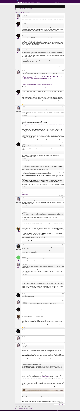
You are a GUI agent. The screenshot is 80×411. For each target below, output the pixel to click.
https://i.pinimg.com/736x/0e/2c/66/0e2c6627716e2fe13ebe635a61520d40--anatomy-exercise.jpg (36, 78)
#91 (63, 244)
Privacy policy (57, 410)
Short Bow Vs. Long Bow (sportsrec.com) (50, 380)
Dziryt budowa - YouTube (45, 376)
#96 (63, 307)
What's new (24, 2)
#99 (63, 336)
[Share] (62, 14)
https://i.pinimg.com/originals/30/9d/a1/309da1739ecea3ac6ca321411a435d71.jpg (34, 87)
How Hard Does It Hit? (25, 194)
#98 (63, 329)
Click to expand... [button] (43, 369)
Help (60, 410)
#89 (63, 197)
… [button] (25, 12)
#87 (63, 106)
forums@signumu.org (39, 5)
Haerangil (31, 382)
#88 (63, 142)
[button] (26, 2)
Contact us (49, 410)
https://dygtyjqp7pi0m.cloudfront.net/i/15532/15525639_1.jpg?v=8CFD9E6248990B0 (34, 387)
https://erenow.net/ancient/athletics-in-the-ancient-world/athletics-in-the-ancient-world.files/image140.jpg (37, 84)
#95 (63, 300)
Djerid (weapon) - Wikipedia (43, 373)
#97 (63, 314)
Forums (20, 2)
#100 (63, 343)
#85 (63, 70)
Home (17, 2)
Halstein (52, 372)
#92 (63, 255)
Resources (32, 2)
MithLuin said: (24, 264)
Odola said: (23, 23)
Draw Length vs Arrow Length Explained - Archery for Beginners (43, 381)
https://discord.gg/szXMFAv (52, 6)
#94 (63, 293)
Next (28, 12)
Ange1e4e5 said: (24, 257)
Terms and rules (53, 410)
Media (29, 2)
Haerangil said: (24, 15)
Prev (17, 12)
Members (37, 2)
